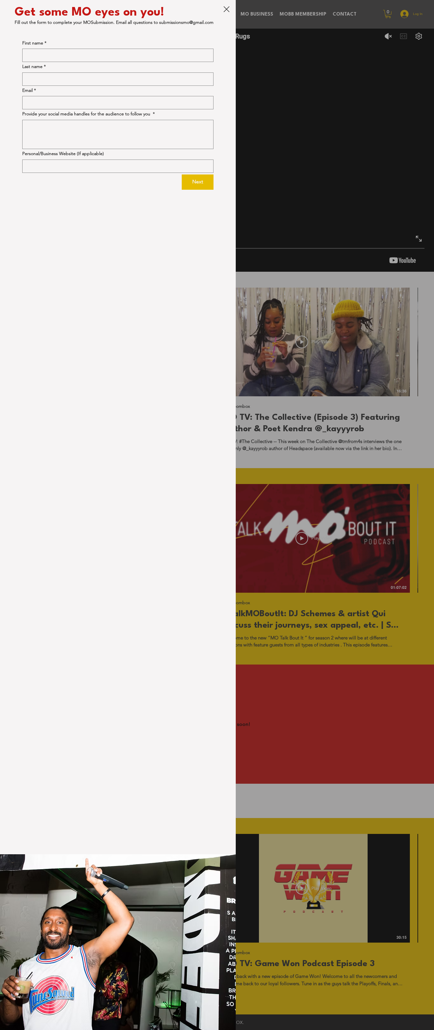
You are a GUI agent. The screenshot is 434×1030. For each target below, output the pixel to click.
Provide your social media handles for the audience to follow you (88, 114)
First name (34, 43)
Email (29, 90)
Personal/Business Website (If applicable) (63, 153)
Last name (34, 66)
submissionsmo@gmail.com (186, 22)
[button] (226, 9)
